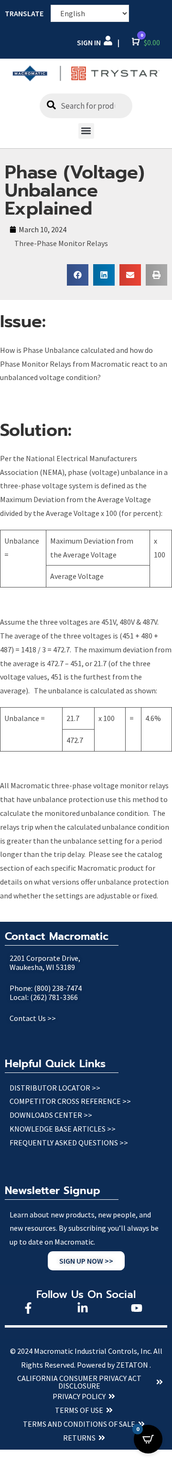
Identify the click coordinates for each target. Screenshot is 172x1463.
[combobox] (86, 105)
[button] (86, 131)
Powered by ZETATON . (114, 1365)
